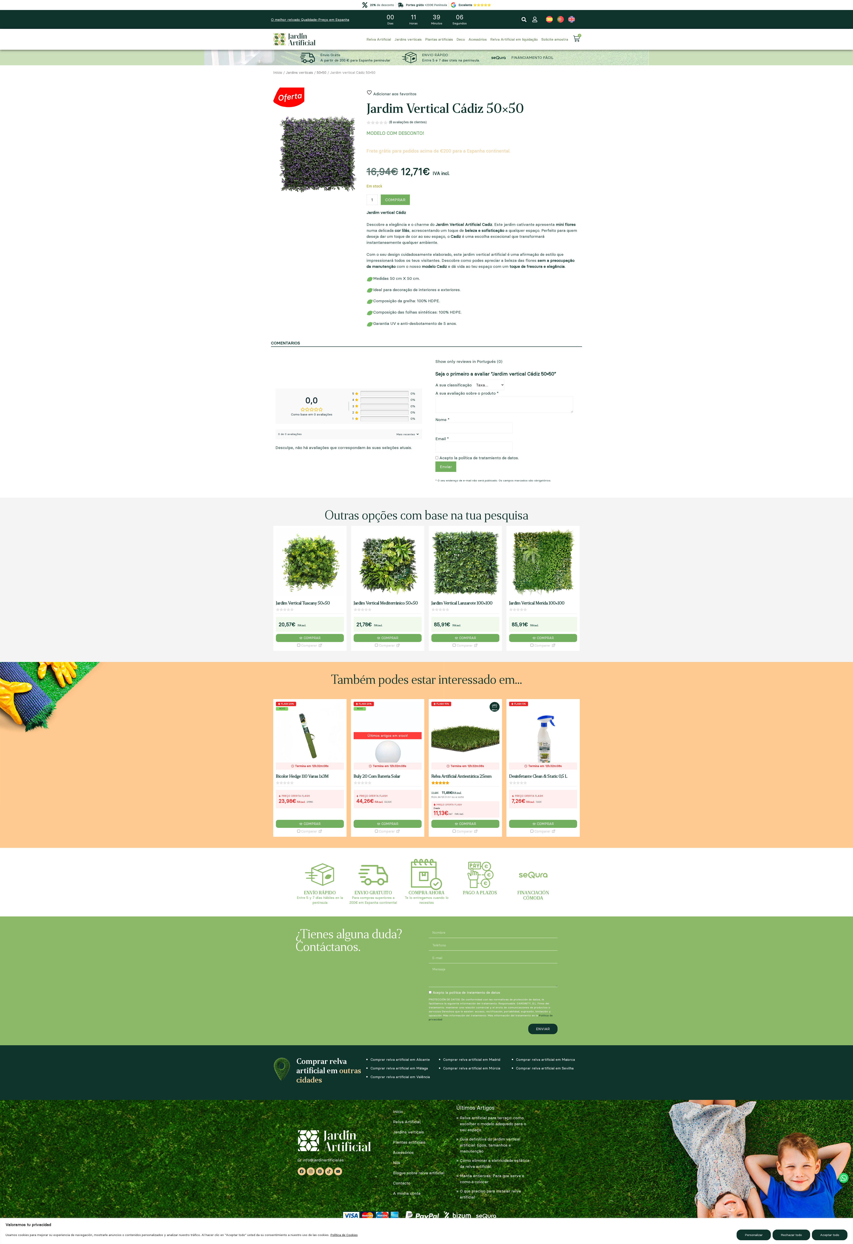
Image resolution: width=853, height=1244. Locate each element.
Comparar (308, 645)
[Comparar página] (320, 645)
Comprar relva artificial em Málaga (399, 1068)
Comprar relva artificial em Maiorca (545, 1059)
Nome (442, 419)
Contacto (401, 1183)
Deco (460, 39)
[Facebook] (302, 1171)
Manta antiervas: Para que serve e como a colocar (492, 1178)
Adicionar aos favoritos (394, 93)
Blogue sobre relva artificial (418, 1172)
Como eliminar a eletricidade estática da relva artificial (494, 1163)
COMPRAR (395, 199)
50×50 (321, 72)
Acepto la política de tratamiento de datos (466, 992)
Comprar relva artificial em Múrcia (471, 1068)
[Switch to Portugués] (560, 19)
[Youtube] (338, 1171)
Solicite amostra (554, 39)
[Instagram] (311, 1171)
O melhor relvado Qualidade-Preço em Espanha (310, 19)
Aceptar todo (829, 1235)
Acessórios (477, 39)
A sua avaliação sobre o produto (467, 393)
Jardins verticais (408, 39)
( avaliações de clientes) (408, 122)
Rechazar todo (791, 1235)
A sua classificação (453, 385)
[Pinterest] (320, 1171)
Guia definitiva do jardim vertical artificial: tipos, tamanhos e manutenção (490, 1145)
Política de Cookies (344, 1235)
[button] (524, 19)
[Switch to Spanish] (549, 19)
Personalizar (754, 1235)
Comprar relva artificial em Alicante (400, 1059)
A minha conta (407, 1193)
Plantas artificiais (439, 39)
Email (442, 438)
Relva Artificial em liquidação (514, 39)
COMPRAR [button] (312, 638)
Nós (396, 1162)
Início (277, 72)
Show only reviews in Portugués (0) (468, 361)
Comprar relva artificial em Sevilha (545, 1068)
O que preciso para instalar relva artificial (490, 1194)
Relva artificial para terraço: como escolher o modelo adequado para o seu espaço (493, 1123)
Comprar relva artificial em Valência (400, 1077)
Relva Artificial (379, 39)
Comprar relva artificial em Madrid (471, 1059)
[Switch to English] (571, 19)
